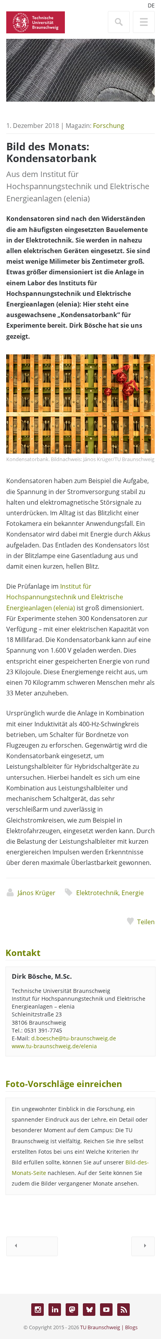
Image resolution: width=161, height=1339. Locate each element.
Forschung (108, 125)
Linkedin (54, 1309)
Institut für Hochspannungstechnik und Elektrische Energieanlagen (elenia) (64, 597)
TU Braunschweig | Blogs (109, 1327)
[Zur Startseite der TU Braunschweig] (35, 22)
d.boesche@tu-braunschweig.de (73, 1038)
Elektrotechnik (97, 892)
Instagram (37, 1309)
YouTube (106, 1309)
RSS (123, 1309)
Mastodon (72, 1309)
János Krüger (36, 892)
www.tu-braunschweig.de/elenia (54, 1046)
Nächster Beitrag (143, 1246)
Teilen (146, 922)
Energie (133, 892)
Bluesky (89, 1309)
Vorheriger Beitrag (32, 1246)
